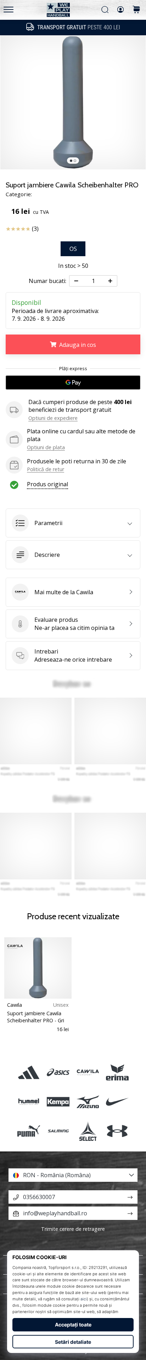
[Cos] (136, 10)
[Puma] (29, 1130)
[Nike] (117, 1101)
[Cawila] (87, 1072)
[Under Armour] (117, 1130)
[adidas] (29, 1072)
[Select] (87, 1130)
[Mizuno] (87, 1101)
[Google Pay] (73, 382)
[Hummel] (29, 1101)
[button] (73, 523)
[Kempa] (58, 1101)
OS (73, 249)
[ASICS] (58, 1072)
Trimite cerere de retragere (73, 1229)
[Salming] (58, 1130)
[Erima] (117, 1072)
